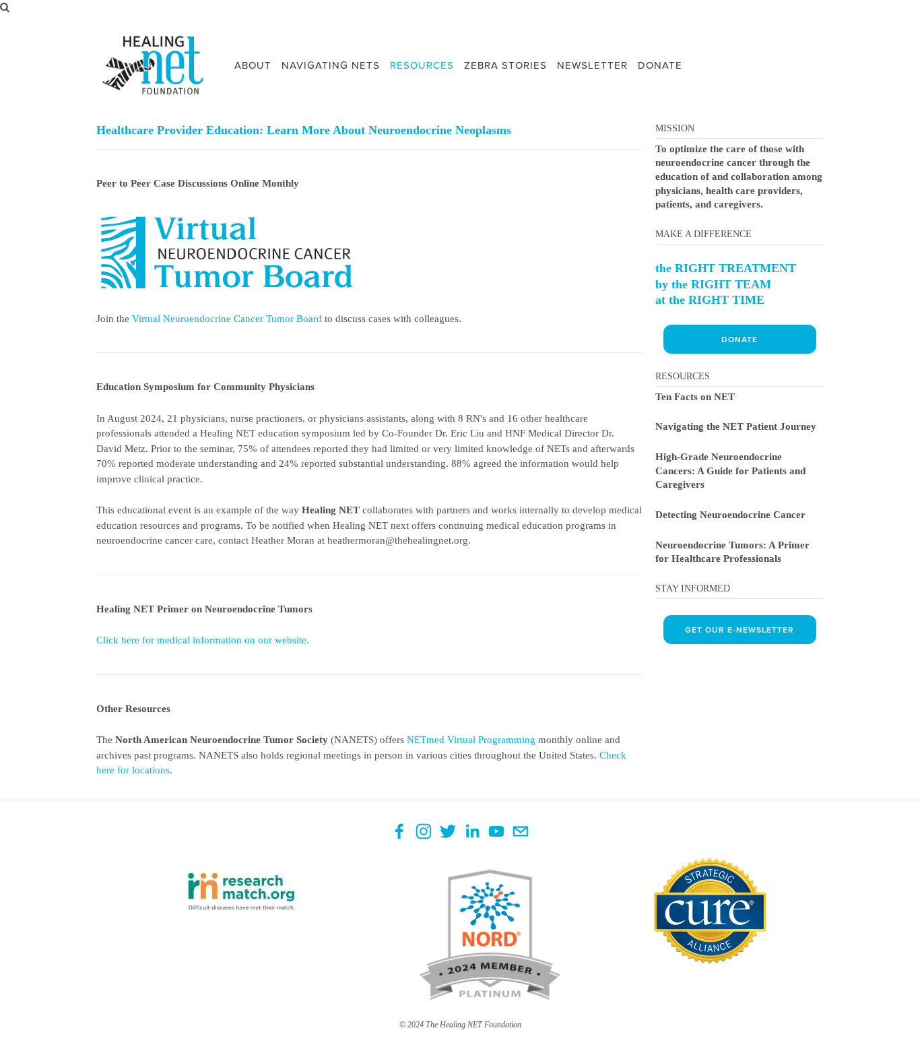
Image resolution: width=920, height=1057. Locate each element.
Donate (739, 339)
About (252, 65)
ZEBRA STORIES (505, 65)
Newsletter (592, 65)
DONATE (660, 65)
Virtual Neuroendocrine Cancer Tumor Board (227, 318)
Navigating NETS (331, 65)
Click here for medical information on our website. (202, 640)
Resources (422, 65)
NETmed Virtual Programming (471, 739)
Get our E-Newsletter (739, 629)
